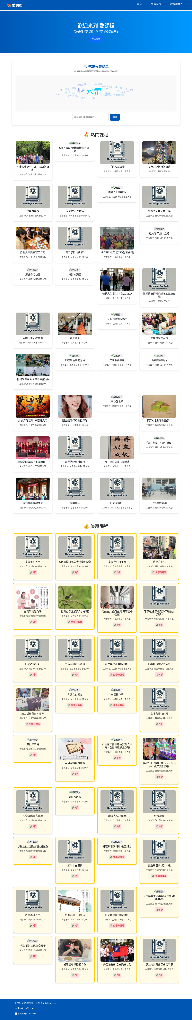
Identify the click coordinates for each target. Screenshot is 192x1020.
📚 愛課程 (14, 5)
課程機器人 (176, 4)
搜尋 (115, 117)
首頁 (139, 4)
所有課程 (156, 4)
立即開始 (96, 39)
